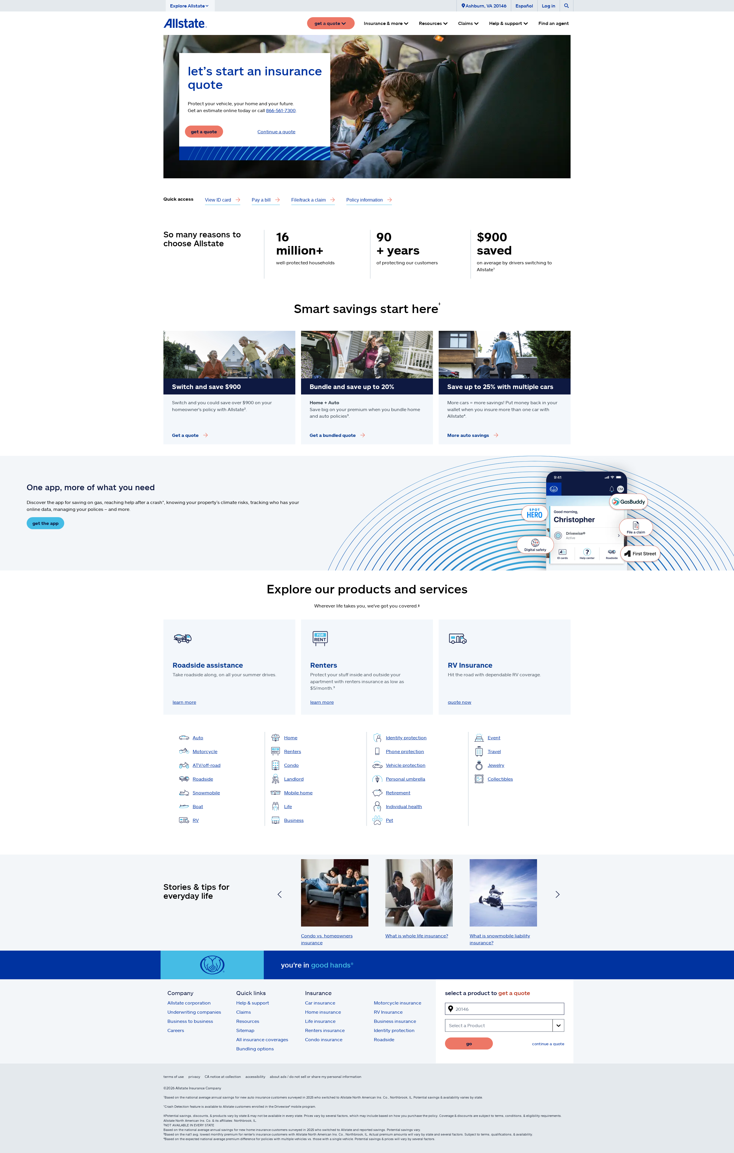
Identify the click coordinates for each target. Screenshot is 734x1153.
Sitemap (245, 1030)
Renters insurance (325, 1030)
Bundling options (255, 1048)
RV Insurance (388, 1012)
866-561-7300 (281, 110)
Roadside (384, 1039)
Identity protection (394, 1030)
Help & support (252, 1002)
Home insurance (323, 1012)
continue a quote (548, 1043)
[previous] (279, 895)
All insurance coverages (262, 1039)
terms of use (173, 1076)
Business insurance (395, 1021)
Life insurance (320, 1021)
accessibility (255, 1076)
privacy (194, 1076)
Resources (247, 1021)
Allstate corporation (189, 1002)
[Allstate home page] (185, 23)
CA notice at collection (223, 1076)
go (469, 1043)
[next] (558, 895)
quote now (459, 702)
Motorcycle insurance (397, 1002)
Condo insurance (323, 1039)
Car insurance (320, 1002)
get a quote (204, 131)
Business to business (190, 1021)
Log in (548, 5)
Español (524, 5)
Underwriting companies (194, 1012)
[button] (190, 5)
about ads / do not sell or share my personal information (315, 1076)
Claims (243, 1012)
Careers (175, 1030)
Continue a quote (276, 131)
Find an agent (553, 23)
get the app (45, 523)
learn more (184, 702)
